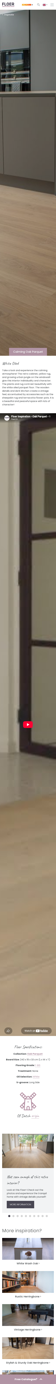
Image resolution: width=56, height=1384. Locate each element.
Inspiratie (9, 14)
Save (9, 1138)
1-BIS (37, 1065)
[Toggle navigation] (52, 5)
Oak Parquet (35, 1054)
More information (20, 1204)
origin (35, 1115)
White (36, 1076)
